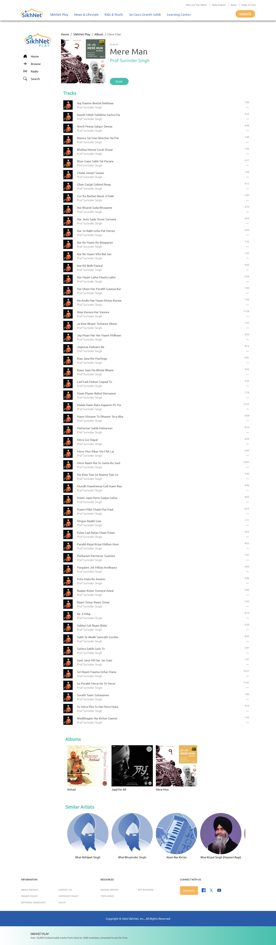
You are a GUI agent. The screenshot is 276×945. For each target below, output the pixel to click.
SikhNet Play (59, 14)
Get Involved (146, 889)
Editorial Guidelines (33, 902)
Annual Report (109, 889)
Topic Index (107, 895)
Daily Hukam (219, 4)
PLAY (119, 81)
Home (65, 34)
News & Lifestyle (86, 14)
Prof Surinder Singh (130, 60)
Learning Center (179, 14)
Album (98, 34)
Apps (234, 4)
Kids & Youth (114, 14)
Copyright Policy (68, 895)
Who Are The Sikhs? (196, 4)
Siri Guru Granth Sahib (145, 14)
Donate (245, 14)
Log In (62, 902)
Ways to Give (249, 4)
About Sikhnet (29, 889)
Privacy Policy (29, 895)
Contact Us (65, 889)
